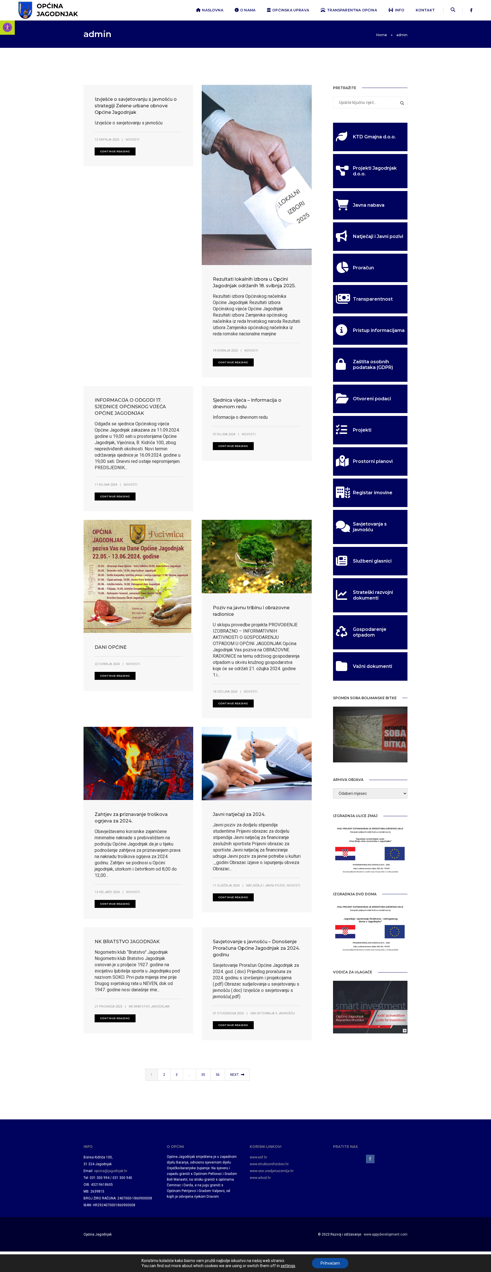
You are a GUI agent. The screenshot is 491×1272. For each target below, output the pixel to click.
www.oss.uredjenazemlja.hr (272, 1171)
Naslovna (212, 10)
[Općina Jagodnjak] (48, 10)
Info (399, 10)
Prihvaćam (330, 1263)
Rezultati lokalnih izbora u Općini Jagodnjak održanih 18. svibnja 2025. (254, 282)
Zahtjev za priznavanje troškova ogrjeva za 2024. (131, 818)
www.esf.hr (258, 1157)
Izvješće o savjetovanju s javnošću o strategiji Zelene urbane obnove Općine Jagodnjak (136, 106)
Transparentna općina (352, 10)
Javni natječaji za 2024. (239, 814)
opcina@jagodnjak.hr (110, 1171)
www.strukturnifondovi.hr (269, 1164)
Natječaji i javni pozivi (265, 885)
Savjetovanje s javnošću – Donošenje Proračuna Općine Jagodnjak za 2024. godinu (256, 948)
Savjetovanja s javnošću (272, 1013)
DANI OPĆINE (111, 647)
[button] (7, 27)
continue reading (115, 151)
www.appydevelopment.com (385, 1234)
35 (203, 1075)
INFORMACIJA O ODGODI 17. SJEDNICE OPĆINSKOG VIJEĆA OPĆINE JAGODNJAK (130, 406)
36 (218, 1075)
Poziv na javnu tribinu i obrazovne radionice (251, 611)
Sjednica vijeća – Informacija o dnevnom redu (247, 403)
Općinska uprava (290, 10)
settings (288, 1265)
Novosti (132, 139)
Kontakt (425, 10)
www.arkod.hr (260, 1178)
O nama (247, 10)
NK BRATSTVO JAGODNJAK (127, 941)
